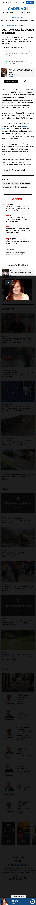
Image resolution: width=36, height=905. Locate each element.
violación (16, 187)
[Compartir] (25, 81)
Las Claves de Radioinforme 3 (20, 20)
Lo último (17, 198)
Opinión (22, 2)
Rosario (29, 12)
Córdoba (21, 12)
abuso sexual (7, 187)
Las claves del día (6, 20)
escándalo (15, 183)
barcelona (24, 187)
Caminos (16, 2)
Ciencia (12, 249)
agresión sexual (25, 183)
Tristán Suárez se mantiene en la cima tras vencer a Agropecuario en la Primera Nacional (18, 230)
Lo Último (5, 12)
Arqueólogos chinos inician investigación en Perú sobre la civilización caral (17, 219)
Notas (32, 20)
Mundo (12, 205)
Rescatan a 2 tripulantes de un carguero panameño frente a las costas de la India (17, 208)
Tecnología (13, 238)
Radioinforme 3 (18, 17)
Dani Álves (6, 183)
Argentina (12, 12)
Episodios (11, 76)
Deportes (9, 2)
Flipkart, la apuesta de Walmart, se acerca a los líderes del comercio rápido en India (18, 241)
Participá (30, 2)
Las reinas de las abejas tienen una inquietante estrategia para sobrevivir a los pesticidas (18, 253)
